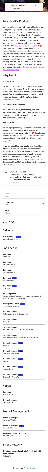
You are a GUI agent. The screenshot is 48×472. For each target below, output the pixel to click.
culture (34, 46)
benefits (18, 46)
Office (6, 210)
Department (8, 202)
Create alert (14, 182)
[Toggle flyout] (43, 203)
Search (7, 194)
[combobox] (4, 204)
